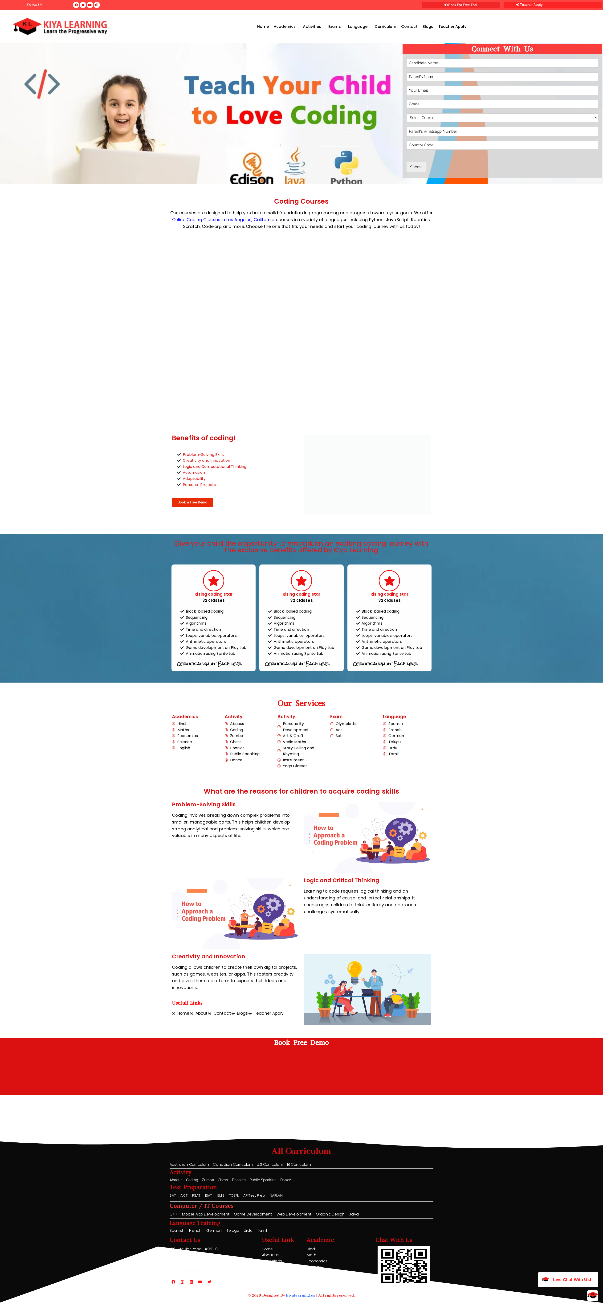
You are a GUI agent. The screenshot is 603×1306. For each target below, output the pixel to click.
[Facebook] (173, 1282)
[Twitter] (209, 1282)
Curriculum (385, 26)
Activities (312, 26)
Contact (409, 26)
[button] (286, 27)
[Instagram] (182, 1282)
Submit (416, 167)
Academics (285, 26)
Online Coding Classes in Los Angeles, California (223, 219)
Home (263, 26)
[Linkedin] (191, 1282)
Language (357, 26)
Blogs (428, 26)
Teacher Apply (531, 5)
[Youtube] (200, 1282)
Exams (334, 26)
